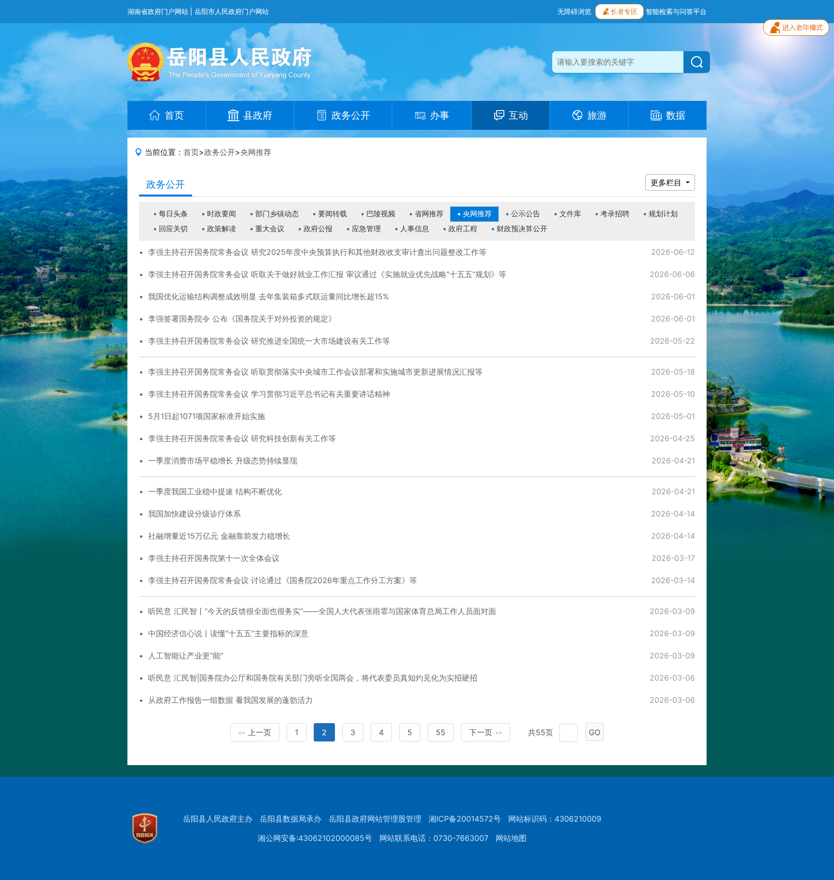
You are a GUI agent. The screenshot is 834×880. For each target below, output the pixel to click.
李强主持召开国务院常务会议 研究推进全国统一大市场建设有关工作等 (269, 341)
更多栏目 (667, 182)
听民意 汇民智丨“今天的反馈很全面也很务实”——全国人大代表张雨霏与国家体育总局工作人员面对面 (322, 611)
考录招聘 (614, 213)
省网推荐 (429, 213)
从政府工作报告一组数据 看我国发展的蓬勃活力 (230, 700)
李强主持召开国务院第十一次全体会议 (213, 558)
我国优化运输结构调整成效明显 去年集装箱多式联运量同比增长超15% (268, 296)
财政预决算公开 (522, 228)
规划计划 (663, 213)
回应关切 (173, 228)
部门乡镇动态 (277, 213)
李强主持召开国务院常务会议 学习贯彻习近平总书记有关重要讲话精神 (269, 394)
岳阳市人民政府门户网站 (232, 11)
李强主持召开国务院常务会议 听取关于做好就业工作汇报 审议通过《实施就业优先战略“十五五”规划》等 (327, 274)
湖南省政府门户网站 (157, 11)
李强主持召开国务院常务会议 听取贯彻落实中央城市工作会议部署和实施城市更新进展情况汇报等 (315, 372)
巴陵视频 (380, 213)
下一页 (485, 732)
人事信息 (414, 228)
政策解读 (221, 228)
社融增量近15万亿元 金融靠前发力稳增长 (219, 536)
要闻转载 (332, 213)
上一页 (254, 732)
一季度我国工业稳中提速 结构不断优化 (215, 491)
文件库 (570, 213)
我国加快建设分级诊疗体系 (194, 513)
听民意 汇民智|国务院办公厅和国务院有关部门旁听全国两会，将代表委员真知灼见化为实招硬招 (312, 678)
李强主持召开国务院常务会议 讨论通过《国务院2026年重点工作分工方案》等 (282, 580)
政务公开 (219, 152)
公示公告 (525, 213)
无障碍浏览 (574, 11)
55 (440, 732)
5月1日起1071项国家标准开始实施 (206, 416)
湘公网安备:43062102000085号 (315, 838)
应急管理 (366, 228)
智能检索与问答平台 (676, 11)
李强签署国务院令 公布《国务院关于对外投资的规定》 (242, 318)
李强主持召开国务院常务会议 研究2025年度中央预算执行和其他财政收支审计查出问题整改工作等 (317, 252)
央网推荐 (255, 152)
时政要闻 (221, 213)
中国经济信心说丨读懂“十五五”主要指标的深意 (228, 633)
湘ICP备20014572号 (465, 819)
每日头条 (173, 213)
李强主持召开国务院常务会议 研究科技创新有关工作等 (242, 438)
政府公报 (318, 228)
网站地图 (511, 838)
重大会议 (269, 228)
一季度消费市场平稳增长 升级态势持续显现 (222, 460)
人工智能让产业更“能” (185, 655)
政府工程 (462, 228)
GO (594, 732)
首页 (191, 152)
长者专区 (624, 11)
